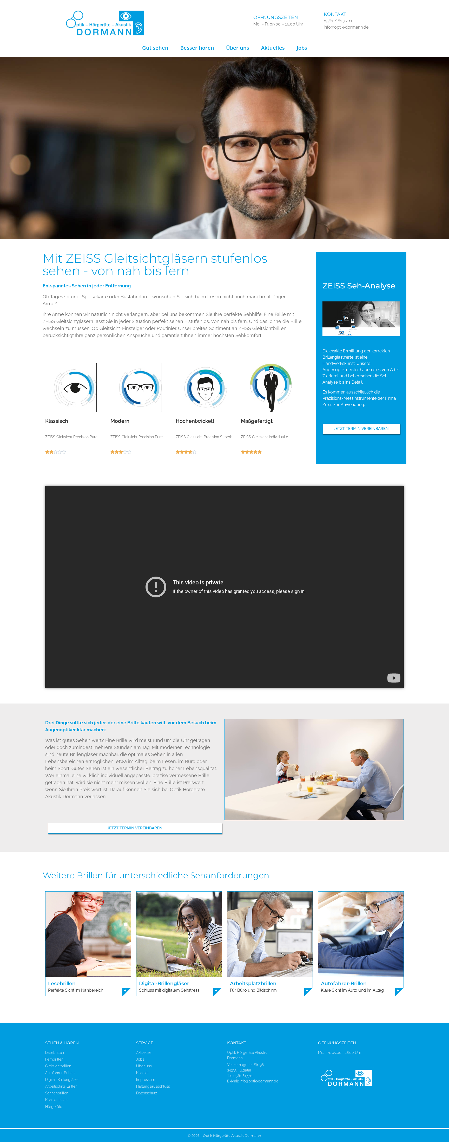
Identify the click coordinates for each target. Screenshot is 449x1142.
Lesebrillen (62, 983)
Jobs (302, 47)
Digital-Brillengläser (164, 983)
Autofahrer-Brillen (344, 983)
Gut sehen (155, 47)
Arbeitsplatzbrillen (253, 983)
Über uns (237, 47)
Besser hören (197, 47)
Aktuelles (273, 47)
